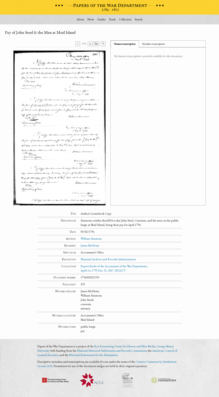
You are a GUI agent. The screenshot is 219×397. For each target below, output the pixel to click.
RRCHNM (55, 380)
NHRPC (127, 380)
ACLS (91, 380)
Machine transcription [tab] (153, 44)
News (90, 19)
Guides (101, 19)
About (80, 19)
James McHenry (90, 245)
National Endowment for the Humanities (93, 355)
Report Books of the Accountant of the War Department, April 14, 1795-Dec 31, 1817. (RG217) (114, 268)
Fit (96, 44)
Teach (112, 19)
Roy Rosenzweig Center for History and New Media (124, 346)
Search (139, 19)
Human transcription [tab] (124, 44)
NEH (163, 380)
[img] (59, 127)
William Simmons (91, 238)
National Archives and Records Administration (108, 259)
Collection (125, 19)
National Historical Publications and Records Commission (111, 350)
